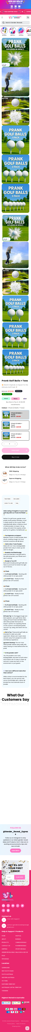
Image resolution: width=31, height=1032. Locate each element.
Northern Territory (8, 984)
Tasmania (5, 990)
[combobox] (15, 22)
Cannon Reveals (21, 942)
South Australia (7, 974)
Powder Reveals (21, 945)
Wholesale (5, 959)
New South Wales (8, 971)
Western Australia (8, 977)
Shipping (4, 949)
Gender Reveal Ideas (8, 952)
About (4, 939)
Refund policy (25, 1021)
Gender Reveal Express (13, 1021)
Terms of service (20, 1023)
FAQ (17, 503)
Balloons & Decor (22, 952)
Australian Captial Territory (11, 987)
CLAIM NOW (19, 877)
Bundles (18, 939)
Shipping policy (16, 1026)
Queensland (6, 967)
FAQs (3, 955)
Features (8, 499)
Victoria (5, 981)
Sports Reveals (21, 949)
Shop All (18, 936)
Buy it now (15, 457)
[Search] (3, 23)
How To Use (9, 503)
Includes (16, 499)
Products (5, 942)
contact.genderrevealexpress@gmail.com (18, 926)
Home (3, 936)
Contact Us (6, 945)
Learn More (15, 850)
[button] (28, 17)
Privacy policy (11, 1023)
